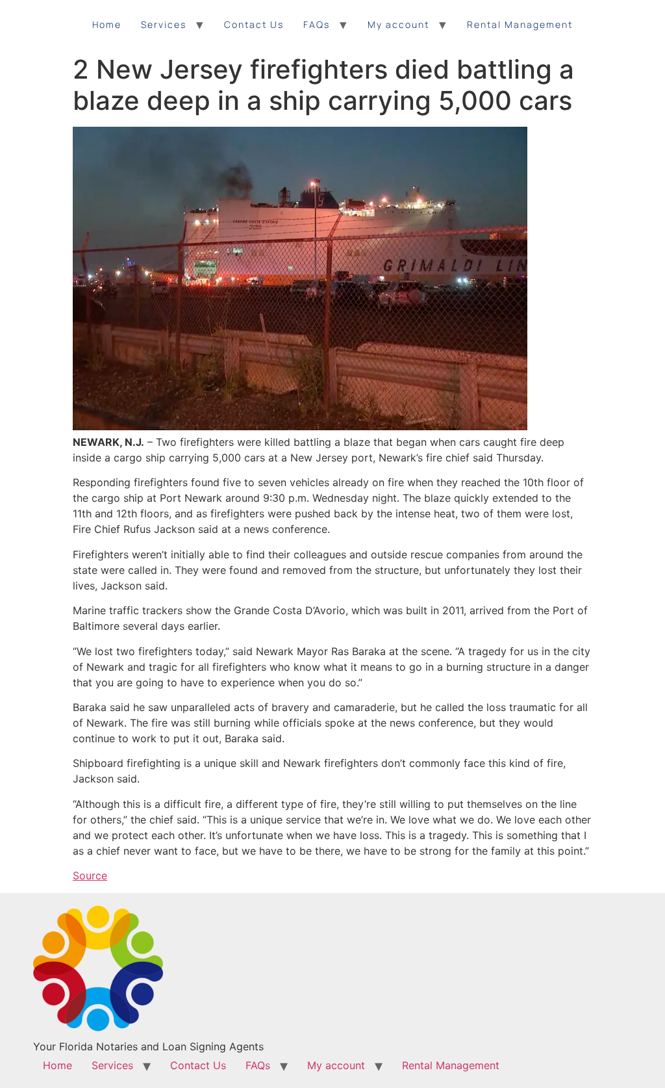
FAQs (316, 24)
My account (398, 24)
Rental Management (520, 24)
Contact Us (254, 24)
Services (163, 24)
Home (106, 24)
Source (90, 875)
